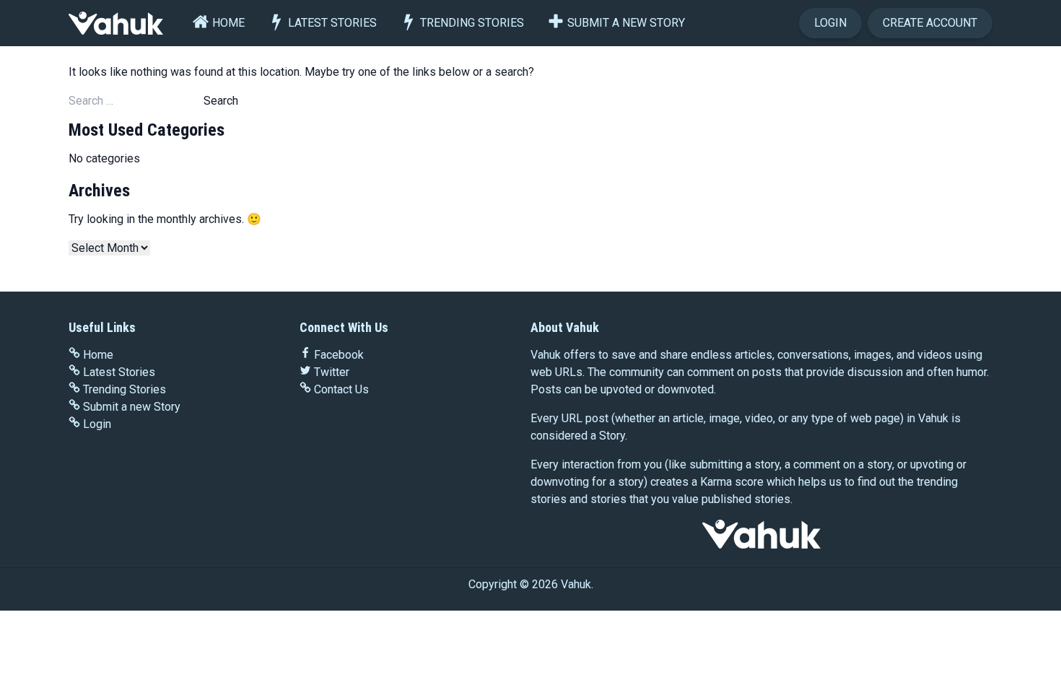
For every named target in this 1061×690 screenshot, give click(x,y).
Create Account (930, 23)
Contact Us (341, 389)
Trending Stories (472, 23)
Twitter (331, 372)
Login (830, 23)
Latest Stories (332, 23)
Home (228, 23)
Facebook (339, 355)
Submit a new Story (626, 23)
